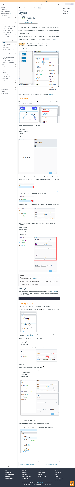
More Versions (25, 478)
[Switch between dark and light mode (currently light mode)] (64, 4)
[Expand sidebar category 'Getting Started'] (15, 9)
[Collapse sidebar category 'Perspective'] (15, 24)
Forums (40, 474)
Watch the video (28, 22)
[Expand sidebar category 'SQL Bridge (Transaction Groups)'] (15, 69)
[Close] (73, 1)
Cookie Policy (58, 480)
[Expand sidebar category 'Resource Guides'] (15, 93)
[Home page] (20, 8)
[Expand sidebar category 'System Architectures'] (15, 11)
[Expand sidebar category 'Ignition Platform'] (15, 89)
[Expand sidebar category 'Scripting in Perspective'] (15, 53)
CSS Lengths (66, 11)
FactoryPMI (24, 474)
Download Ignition (57, 4)
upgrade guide (45, 1)
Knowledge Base (9, 478)
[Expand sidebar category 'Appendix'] (15, 91)
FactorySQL (24, 472)
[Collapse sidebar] (9, 466)
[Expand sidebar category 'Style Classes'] (15, 48)
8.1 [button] (48, 4)
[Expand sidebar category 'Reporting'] (15, 72)
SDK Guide (18, 4)
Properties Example (66, 8)
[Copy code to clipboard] (58, 298)
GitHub (56, 476)
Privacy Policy (58, 478)
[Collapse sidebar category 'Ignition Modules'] (15, 20)
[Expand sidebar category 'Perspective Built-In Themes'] (15, 44)
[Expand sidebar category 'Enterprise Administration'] (15, 76)
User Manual (8, 472)
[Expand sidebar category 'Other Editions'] (15, 16)
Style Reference (30, 335)
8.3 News (28, 4)
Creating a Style (65, 13)
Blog (56, 474)
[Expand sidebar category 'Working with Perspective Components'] (15, 37)
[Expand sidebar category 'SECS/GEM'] (15, 87)
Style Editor (65, 10)
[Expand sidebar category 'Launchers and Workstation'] (15, 18)
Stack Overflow (41, 472)
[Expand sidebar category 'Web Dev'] (15, 81)
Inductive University (9, 474)
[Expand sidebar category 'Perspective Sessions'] (15, 28)
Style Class (50, 94)
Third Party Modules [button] (41, 4)
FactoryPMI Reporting (26, 476)
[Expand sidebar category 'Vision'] (15, 22)
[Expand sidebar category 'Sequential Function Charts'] (15, 85)
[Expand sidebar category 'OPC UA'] (15, 65)
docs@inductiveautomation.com (45, 482)
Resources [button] (33, 4)
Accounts (24, 4)
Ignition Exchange (42, 476)
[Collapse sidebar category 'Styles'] (15, 42)
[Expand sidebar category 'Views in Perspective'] (15, 35)
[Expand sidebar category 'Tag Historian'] (15, 67)
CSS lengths (54, 291)
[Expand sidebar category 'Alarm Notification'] (15, 74)
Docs (14, 4)
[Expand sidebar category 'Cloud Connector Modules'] (15, 83)
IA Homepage (58, 472)
